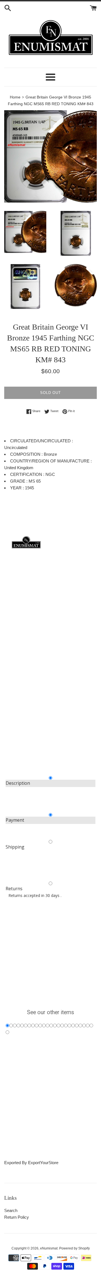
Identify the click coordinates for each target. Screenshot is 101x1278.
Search (10, 1210)
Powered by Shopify (74, 1248)
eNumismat (49, 1248)
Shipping (15, 847)
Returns (14, 888)
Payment (15, 820)
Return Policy (16, 1217)
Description (18, 783)
